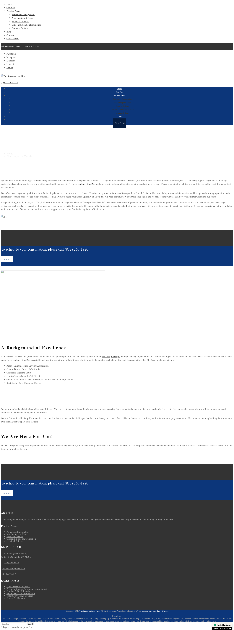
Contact (10, 35)
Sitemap (165, 610)
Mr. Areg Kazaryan (111, 356)
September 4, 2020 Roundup (20, 595)
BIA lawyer (131, 205)
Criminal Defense (20, 28)
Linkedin (10, 60)
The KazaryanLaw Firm (89, 610)
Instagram (11, 57)
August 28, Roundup (16, 598)
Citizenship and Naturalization (26, 24)
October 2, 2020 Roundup (18, 591)
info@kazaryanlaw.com (11, 46)
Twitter (9, 67)
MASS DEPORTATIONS (18, 586)
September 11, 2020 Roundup (20, 593)
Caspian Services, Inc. (151, 610)
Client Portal (12, 38)
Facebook (11, 53)
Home (9, 4)
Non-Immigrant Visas (22, 17)
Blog (8, 31)
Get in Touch (7, 259)
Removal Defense (20, 21)
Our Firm (10, 7)
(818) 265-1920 (11, 562)
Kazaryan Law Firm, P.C (83, 183)
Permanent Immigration (23, 14)
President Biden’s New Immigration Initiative (28, 588)
